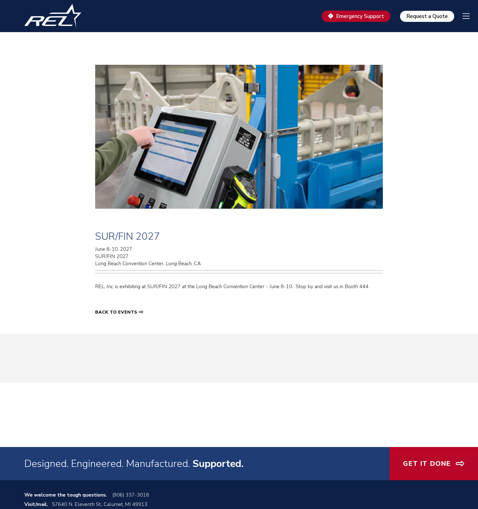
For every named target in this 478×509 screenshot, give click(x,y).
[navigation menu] (462, 16)
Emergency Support (360, 16)
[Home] (55, 16)
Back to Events (116, 312)
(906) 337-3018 (130, 495)
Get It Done (427, 463)
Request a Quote (427, 16)
